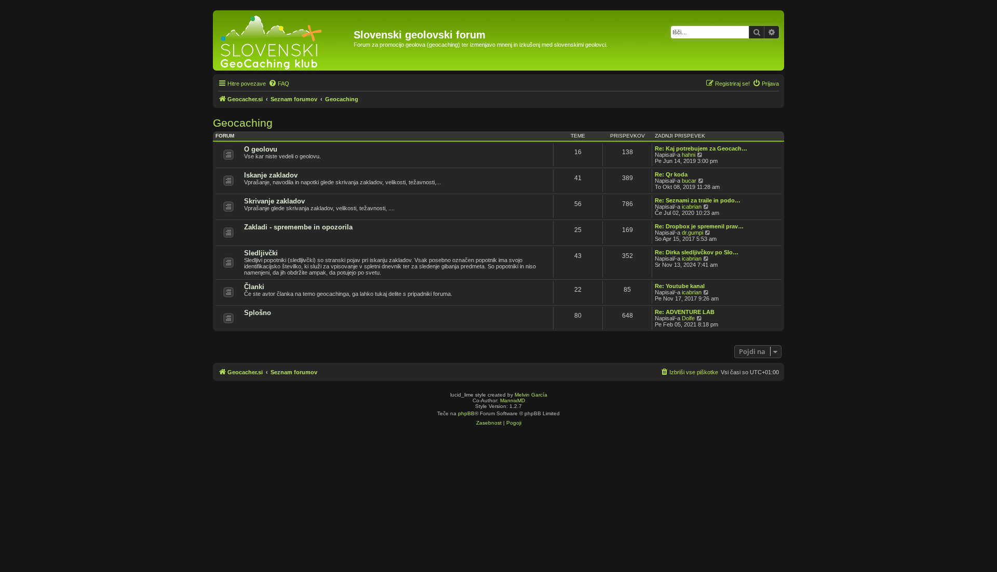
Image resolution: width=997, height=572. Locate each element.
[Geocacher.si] (284, 40)
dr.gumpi (692, 232)
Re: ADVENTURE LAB (685, 312)
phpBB (466, 413)
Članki (254, 287)
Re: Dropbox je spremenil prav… (699, 226)
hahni (688, 155)
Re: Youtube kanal (680, 286)
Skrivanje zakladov (274, 201)
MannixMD (512, 400)
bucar (689, 181)
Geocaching (243, 123)
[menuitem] (278, 83)
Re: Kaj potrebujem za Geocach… (701, 148)
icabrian (692, 206)
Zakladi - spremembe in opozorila (298, 227)
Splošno (257, 313)
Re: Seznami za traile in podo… (697, 200)
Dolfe (688, 318)
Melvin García (531, 395)
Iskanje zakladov (271, 175)
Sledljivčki (261, 253)
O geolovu (260, 149)
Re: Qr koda (671, 174)
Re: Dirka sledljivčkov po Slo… (696, 252)
